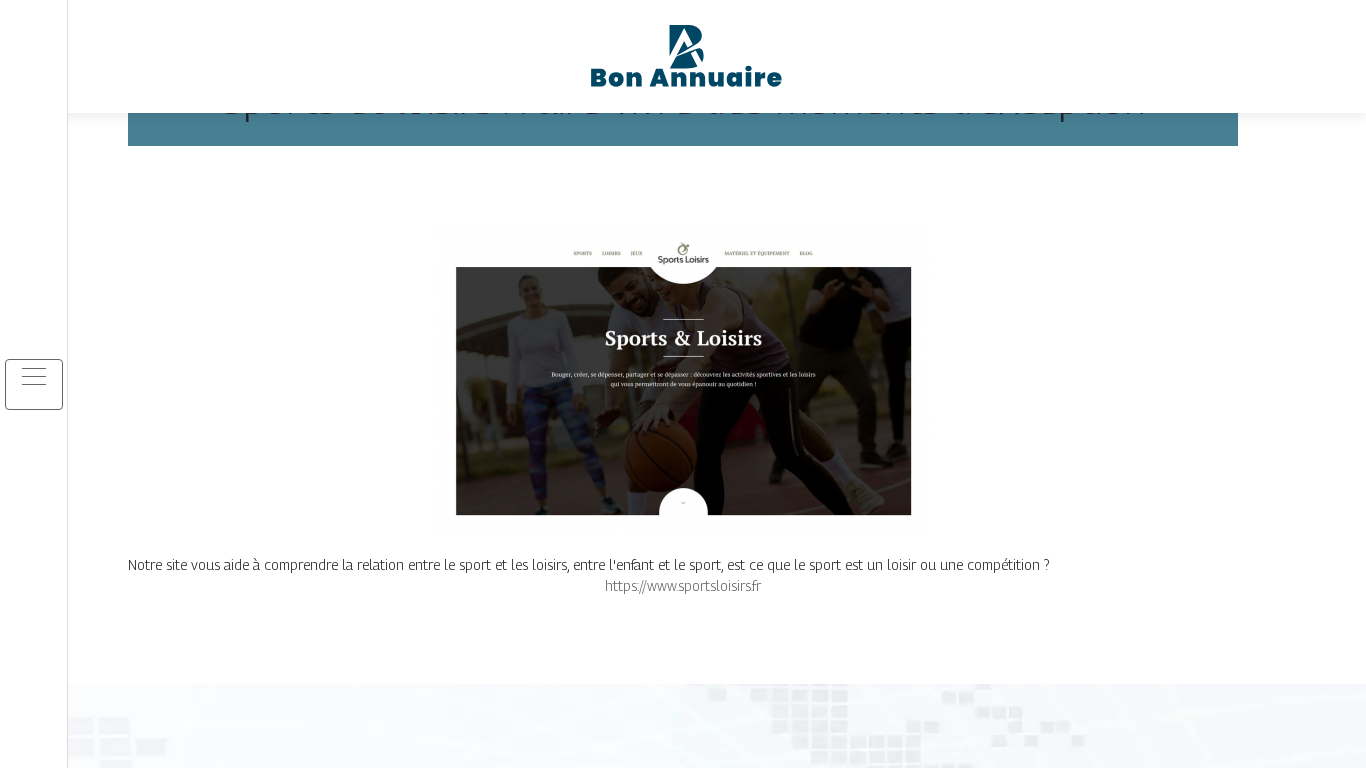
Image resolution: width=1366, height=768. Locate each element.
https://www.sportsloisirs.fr (683, 585)
